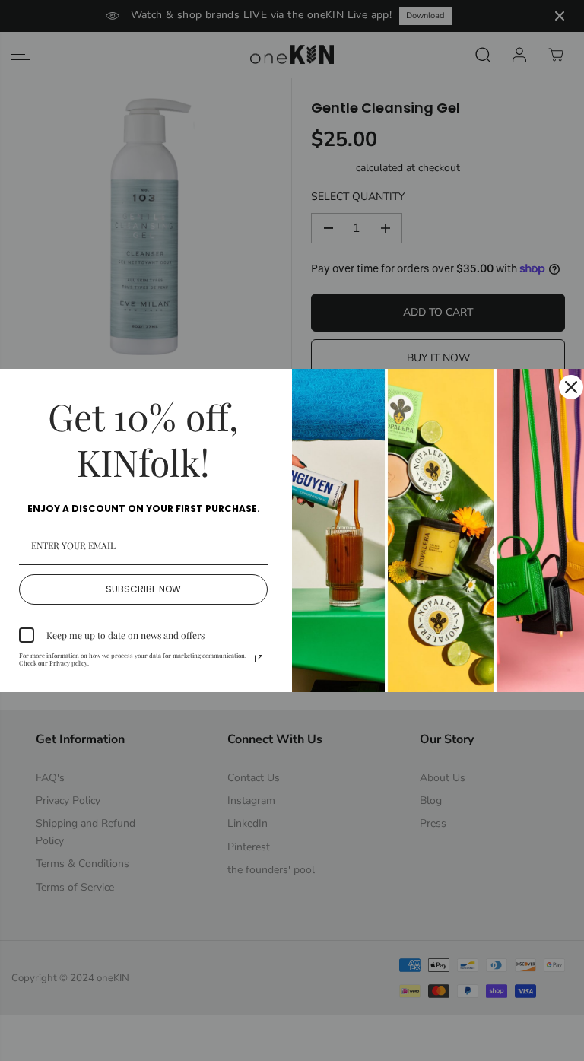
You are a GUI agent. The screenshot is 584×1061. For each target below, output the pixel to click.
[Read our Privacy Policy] (258, 659)
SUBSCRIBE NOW (143, 589)
